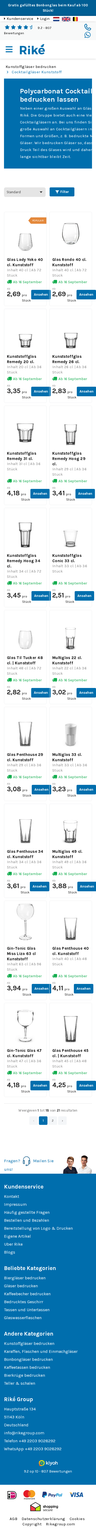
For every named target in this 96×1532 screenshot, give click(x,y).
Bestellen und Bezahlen (26, 1220)
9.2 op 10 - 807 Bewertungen (48, 1471)
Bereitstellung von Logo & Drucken (38, 1228)
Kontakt (11, 1196)
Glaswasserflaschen (23, 1317)
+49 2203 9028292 (37, 1440)
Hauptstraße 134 (20, 1408)
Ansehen (41, 294)
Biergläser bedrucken (25, 1277)
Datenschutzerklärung (43, 1518)
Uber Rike (13, 1244)
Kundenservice (20, 18)
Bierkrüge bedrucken (24, 1375)
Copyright (32, 1524)
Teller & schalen (19, 1383)
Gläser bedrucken (21, 1285)
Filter (64, 192)
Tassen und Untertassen (27, 1309)
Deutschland (16, 1424)
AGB (13, 1518)
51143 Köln (14, 1416)
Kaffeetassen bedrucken (27, 1367)
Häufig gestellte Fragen (27, 1212)
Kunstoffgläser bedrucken (31, 66)
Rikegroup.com (60, 1524)
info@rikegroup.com (24, 1432)
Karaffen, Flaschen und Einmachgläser (41, 1351)
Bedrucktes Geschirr (23, 1301)
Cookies (77, 1518)
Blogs (9, 1252)
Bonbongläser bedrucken (28, 1359)
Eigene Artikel (17, 1236)
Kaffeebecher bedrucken (27, 1293)
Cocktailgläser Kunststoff (37, 72)
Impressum (15, 1204)
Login (45, 18)
